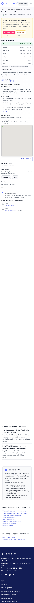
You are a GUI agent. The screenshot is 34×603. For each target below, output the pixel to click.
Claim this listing (9, 32)
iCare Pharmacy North (8, 537)
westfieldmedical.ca (14, 210)
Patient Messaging (7, 598)
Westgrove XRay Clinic (8, 517)
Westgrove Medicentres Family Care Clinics (14, 513)
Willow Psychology (7, 525)
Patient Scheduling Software (10, 591)
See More (6, 112)
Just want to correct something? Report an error (15, 35)
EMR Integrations (6, 588)
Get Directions (26, 159)
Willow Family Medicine (9, 523)
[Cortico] (9, 4)
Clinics (8, 9)
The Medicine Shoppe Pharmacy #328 (13, 539)
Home (2, 9)
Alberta (13, 9)
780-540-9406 (9, 205)
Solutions (4, 584)
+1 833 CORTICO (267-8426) (13, 568)
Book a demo (20, 32)
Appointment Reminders (9, 601)
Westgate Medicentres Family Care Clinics (14, 511)
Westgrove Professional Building (11, 515)
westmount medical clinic (9, 519)
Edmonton (19, 9)
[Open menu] (31, 4)
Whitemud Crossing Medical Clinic (12, 521)
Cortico (13, 475)
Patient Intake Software (8, 594)
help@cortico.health (10, 571)
